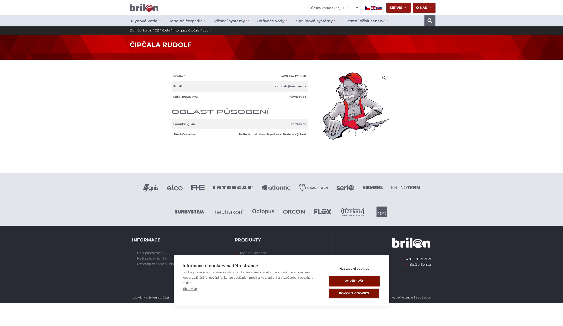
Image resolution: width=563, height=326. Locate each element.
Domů (135, 30)
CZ (157, 30)
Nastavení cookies (354, 268)
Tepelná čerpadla (186, 21)
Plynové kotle (144, 21)
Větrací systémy (229, 21)
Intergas (179, 30)
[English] (373, 8)
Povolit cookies (354, 293)
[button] (429, 20)
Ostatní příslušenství (364, 21)
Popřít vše (354, 281)
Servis (147, 30)
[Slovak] (379, 8)
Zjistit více (190, 288)
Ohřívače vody (271, 21)
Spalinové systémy (314, 21)
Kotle (166, 30)
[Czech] (368, 8)
